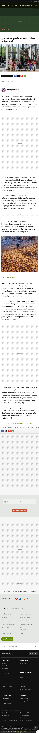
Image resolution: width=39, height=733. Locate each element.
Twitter (18, 76)
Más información (21, 731)
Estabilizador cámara (21, 591)
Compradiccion (6, 703)
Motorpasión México (26, 720)
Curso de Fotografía (26, 624)
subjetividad (20, 427)
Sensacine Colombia (26, 718)
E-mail (25, 76)
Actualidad (23, 621)
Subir (32, 654)
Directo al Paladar (7, 686)
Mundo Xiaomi (6, 673)
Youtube (16, 598)
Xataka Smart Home (7, 671)
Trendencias (5, 698)
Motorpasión (23, 686)
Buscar (36, 646)
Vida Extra (23, 666)
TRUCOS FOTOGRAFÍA (26, 6)
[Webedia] (34, 1)
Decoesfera (5, 701)
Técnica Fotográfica (8, 628)
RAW (21, 633)
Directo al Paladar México (9, 720)
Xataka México (6, 713)
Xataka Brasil (5, 715)
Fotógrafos (5, 617)
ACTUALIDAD (5, 6)
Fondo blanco (33, 591)
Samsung (6, 29)
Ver (20, 510)
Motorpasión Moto (25, 689)
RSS (23, 598)
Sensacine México (25, 715)
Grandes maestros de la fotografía (27, 629)
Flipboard (21, 76)
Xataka (4, 663)
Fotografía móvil (25, 617)
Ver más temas (7, 639)
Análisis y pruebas (7, 614)
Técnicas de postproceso (9, 621)
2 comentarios (8, 76)
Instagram (20, 598)
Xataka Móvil (5, 666)
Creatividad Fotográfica (23, 423)
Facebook (15, 76)
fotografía (30, 427)
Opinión (10, 427)
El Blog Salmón (24, 698)
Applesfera (5, 668)
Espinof (22, 677)
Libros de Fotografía (8, 624)
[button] (13, 89)
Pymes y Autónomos (26, 701)
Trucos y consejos (25, 614)
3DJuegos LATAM (24, 713)
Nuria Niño (13, 277)
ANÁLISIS (14, 6)
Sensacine (23, 675)
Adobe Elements (7, 633)
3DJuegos (23, 663)
